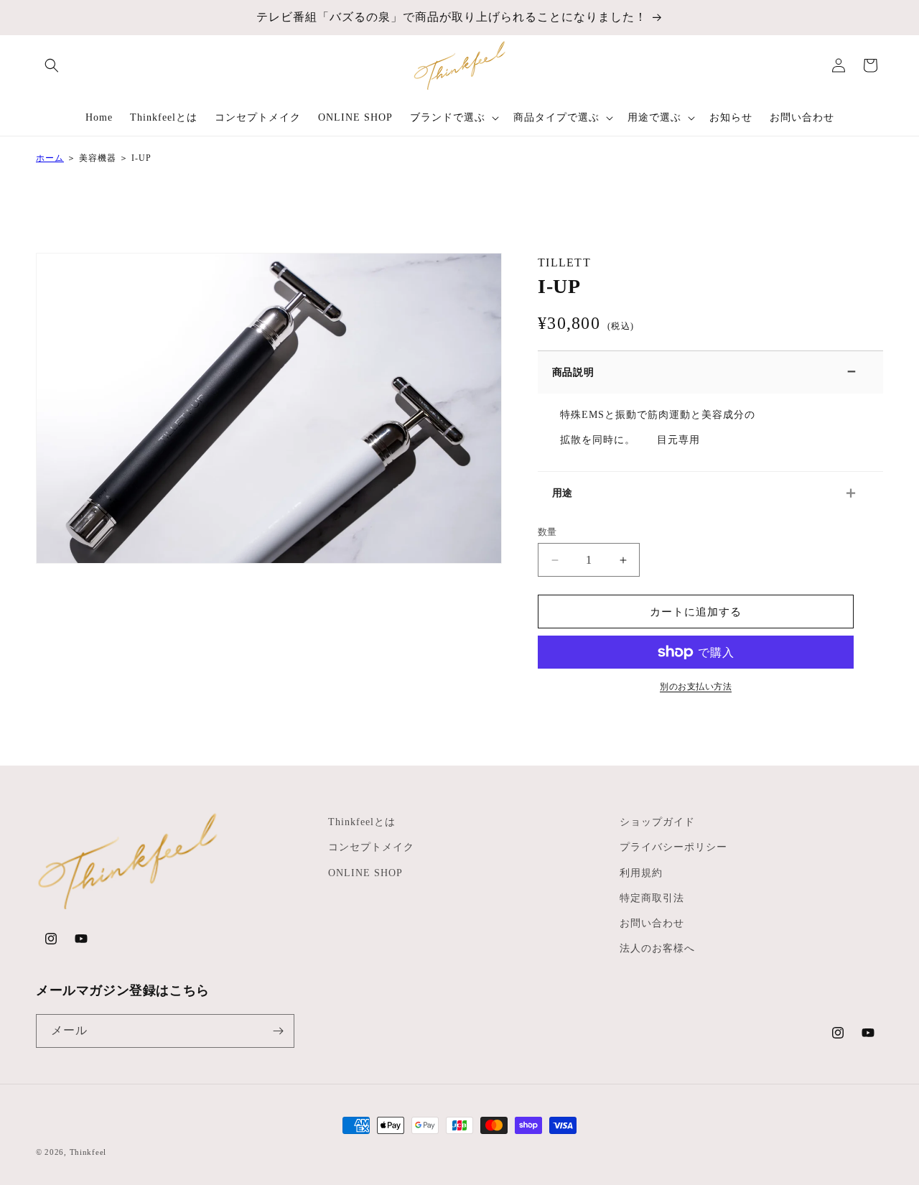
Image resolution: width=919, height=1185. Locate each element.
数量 (547, 531)
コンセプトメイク (371, 847)
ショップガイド (657, 822)
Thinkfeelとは (362, 822)
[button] (51, 65)
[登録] (278, 1031)
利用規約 (641, 873)
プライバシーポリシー (673, 847)
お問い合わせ (652, 923)
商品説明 (573, 372)
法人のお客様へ (657, 948)
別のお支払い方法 (696, 687)
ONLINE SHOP (365, 873)
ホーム (50, 158)
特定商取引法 (652, 898)
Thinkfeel (88, 1152)
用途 (562, 493)
